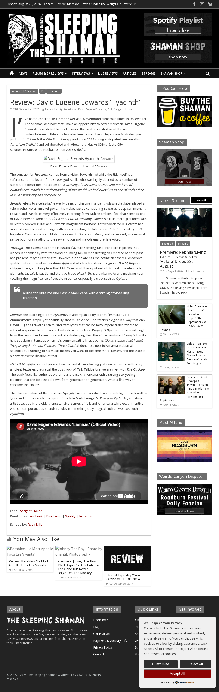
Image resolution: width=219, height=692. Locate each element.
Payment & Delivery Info (110, 640)
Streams (148, 73)
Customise (160, 664)
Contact (98, 654)
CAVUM (82, 675)
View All (201, 200)
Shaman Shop (171, 73)
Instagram (86, 516)
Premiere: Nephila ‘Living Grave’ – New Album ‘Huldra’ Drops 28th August (183, 259)
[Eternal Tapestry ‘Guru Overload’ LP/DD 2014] (127, 548)
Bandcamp (54, 516)
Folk (110, 109)
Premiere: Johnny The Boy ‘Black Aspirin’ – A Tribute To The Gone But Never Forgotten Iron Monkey (78, 567)
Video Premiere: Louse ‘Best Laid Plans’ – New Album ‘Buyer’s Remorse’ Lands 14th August (197, 353)
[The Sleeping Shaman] (11, 73)
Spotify (70, 516)
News (23, 73)
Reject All (195, 664)
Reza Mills (51, 109)
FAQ (96, 627)
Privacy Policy (102, 647)
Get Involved (102, 634)
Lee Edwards (196, 271)
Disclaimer (100, 620)
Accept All (177, 673)
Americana (70, 109)
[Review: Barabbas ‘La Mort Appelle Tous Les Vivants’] (30, 548)
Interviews (81, 73)
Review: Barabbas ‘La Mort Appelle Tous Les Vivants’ (28, 563)
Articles (129, 73)
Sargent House (123, 109)
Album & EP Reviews (48, 73)
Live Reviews (108, 73)
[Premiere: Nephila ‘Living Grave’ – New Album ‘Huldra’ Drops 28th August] (184, 210)
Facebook (35, 516)
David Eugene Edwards (92, 109)
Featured (54, 91)
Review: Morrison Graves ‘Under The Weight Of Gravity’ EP (96, 4)
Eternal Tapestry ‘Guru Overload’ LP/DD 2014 (123, 577)
